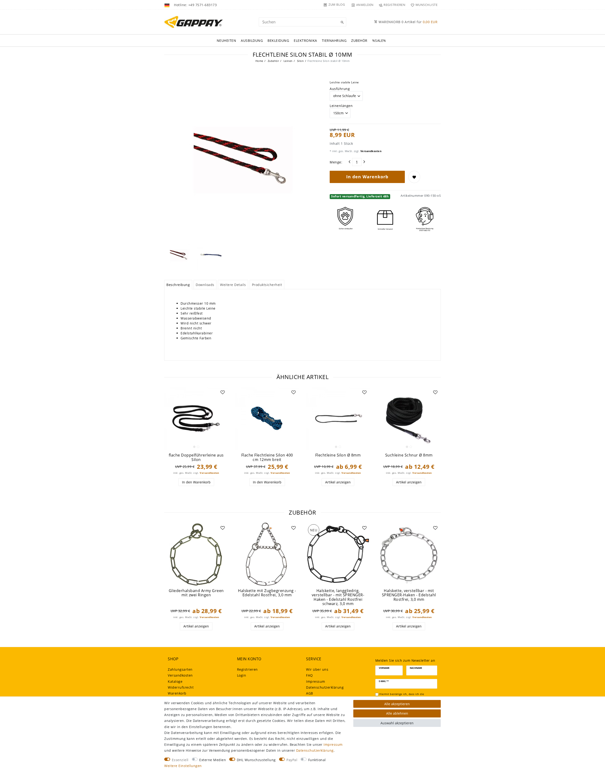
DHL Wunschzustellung (256, 760)
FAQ (309, 675)
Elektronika (305, 40)
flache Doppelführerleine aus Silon (196, 457)
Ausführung (340, 88)
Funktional (317, 760)
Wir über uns (317, 669)
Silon (300, 61)
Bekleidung (278, 40)
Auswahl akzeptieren (397, 723)
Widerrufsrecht (181, 687)
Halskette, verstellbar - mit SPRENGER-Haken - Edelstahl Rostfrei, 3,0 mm (409, 595)
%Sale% (379, 40)
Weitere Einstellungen (183, 765)
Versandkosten (370, 151)
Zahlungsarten (180, 669)
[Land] (167, 4)
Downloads (205, 284)
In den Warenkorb (367, 176)
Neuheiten (226, 40)
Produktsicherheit (267, 284)
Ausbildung (252, 40)
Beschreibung (178, 284)
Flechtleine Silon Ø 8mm (338, 455)
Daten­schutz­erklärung (325, 687)
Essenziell (180, 760)
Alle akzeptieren (397, 704)
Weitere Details (233, 284)
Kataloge (175, 681)
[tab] (178, 284)
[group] (196, 418)
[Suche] (341, 22)
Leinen (288, 61)
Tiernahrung (334, 40)
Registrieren (247, 669)
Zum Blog (336, 4)
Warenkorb (177, 693)
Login (241, 675)
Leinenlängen (341, 105)
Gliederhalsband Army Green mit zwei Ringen (196, 593)
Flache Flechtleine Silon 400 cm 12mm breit (267, 457)
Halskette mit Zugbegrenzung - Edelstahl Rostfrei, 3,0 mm (267, 593)
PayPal (291, 760)
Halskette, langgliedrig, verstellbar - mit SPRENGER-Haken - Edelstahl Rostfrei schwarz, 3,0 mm (338, 597)
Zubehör (359, 40)
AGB (309, 693)
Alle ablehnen (397, 713)
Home (259, 61)
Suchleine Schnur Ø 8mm (409, 455)
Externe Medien (212, 760)
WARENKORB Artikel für (408, 22)
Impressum (315, 681)
